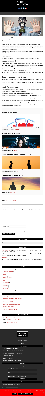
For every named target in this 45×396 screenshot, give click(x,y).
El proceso (5, 276)
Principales (5, 283)
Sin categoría (5, 287)
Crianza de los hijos (7, 272)
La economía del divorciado (12, 322)
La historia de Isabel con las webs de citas (11, 304)
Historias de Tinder (7, 277)
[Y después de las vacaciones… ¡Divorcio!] (21, 177)
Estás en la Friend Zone (7, 303)
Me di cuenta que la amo (11, 200)
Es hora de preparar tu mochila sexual (10, 309)
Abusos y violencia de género (9, 269)
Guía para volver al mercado (9, 112)
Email (9, 372)
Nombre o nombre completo (13, 368)
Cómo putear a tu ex (11, 320)
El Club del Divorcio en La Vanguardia (10, 296)
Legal (4, 280)
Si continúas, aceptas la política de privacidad (17, 376)
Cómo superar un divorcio (8, 271)
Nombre (3, 224)
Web (2, 228)
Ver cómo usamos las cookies (25, 393)
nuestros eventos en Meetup (12, 387)
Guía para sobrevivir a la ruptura (11, 133)
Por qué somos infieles (7, 310)
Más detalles (4, 257)
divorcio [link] (17, 127)
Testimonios (5, 288)
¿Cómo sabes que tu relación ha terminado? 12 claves (16, 154)
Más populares (6, 282)
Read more (16, 129)
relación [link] (15, 66)
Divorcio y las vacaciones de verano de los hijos (16, 202)
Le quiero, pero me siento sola (9, 306)
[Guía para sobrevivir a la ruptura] (21, 135)
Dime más (22, 343)
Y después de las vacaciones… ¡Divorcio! (13, 175)
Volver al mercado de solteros (9, 290)
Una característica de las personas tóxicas (11, 300)
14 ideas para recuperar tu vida (14, 319)
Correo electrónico (5, 226)
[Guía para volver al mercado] (21, 114)
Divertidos (5, 274)
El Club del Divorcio (6, 250)
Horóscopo (5, 279)
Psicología (5, 285)
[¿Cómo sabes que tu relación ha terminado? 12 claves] (21, 156)
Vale (15, 393)
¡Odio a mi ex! (5, 307)
